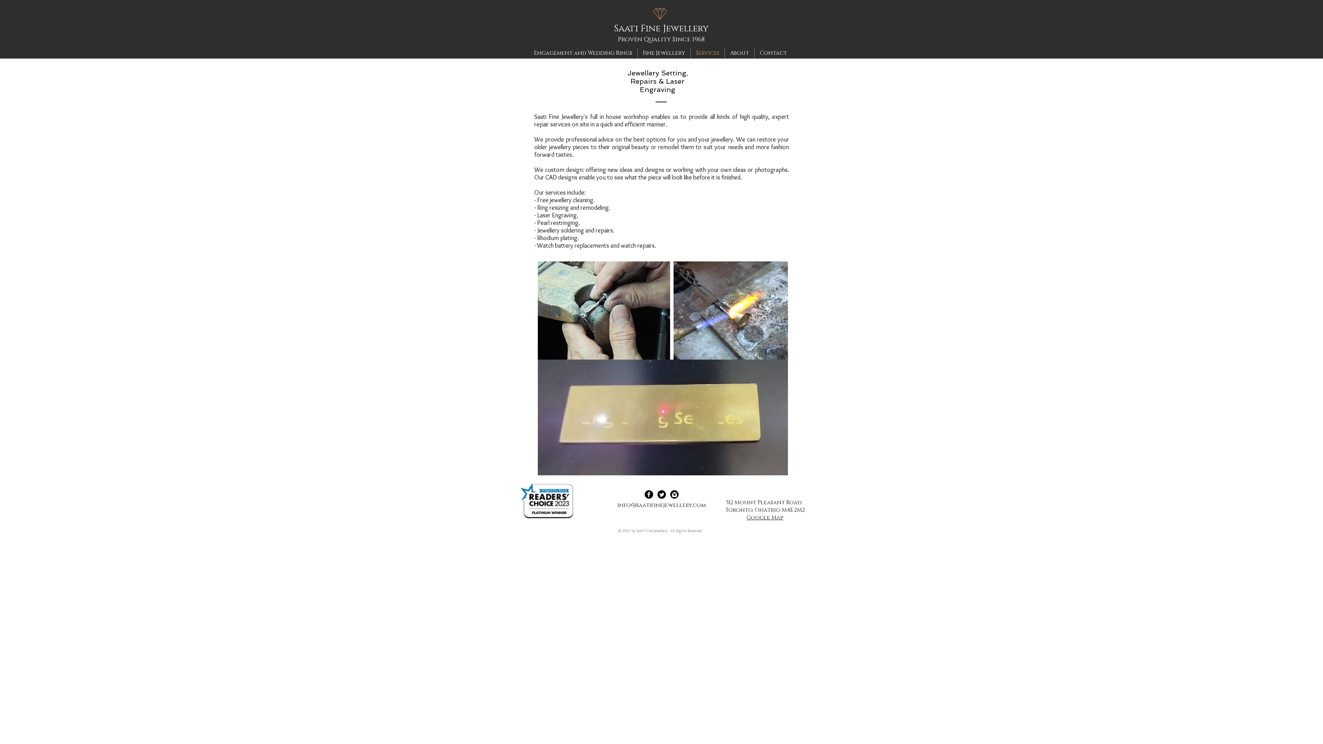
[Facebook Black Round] (649, 494)
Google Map (765, 517)
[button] (779, 467)
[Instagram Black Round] (674, 494)
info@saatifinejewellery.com (661, 505)
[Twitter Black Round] (661, 494)
